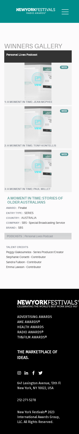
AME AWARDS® (28, 322)
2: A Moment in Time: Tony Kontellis (30, 145)
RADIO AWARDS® (30, 332)
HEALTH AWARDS (30, 327)
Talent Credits (17, 247)
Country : (13, 217)
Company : (13, 222)
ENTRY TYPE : (14, 213)
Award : (11, 207)
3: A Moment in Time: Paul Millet (27, 188)
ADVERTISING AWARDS (34, 317)
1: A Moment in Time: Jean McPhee (28, 101)
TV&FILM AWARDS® (32, 337)
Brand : (11, 227)
